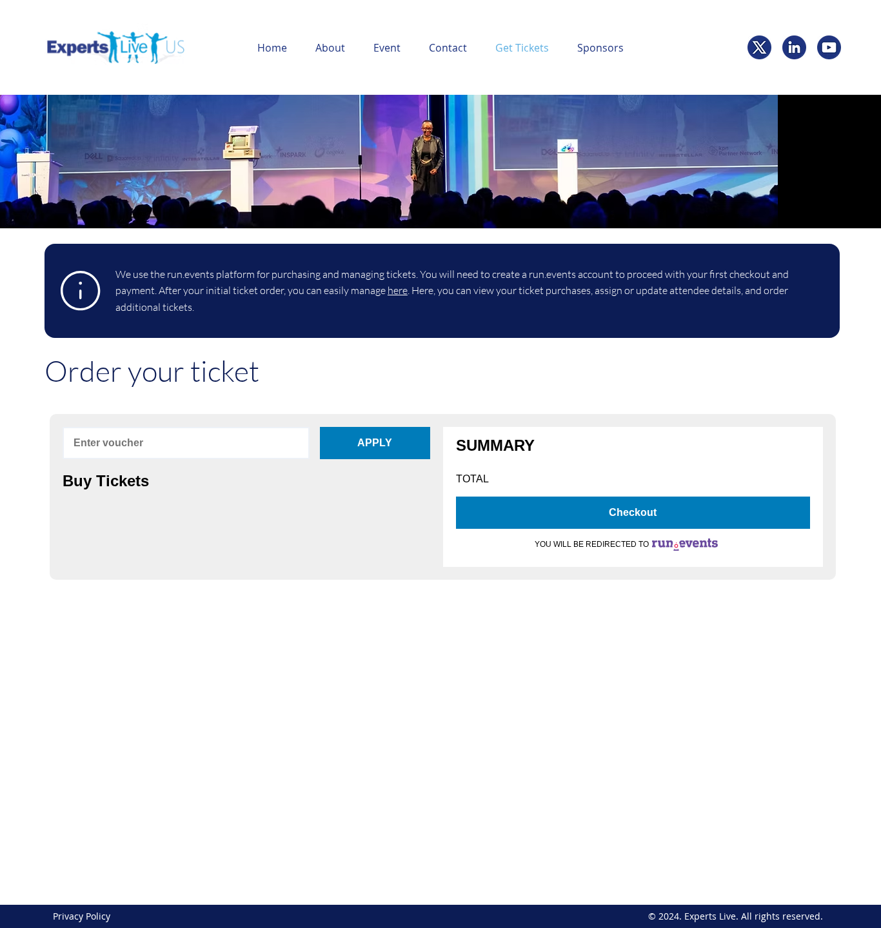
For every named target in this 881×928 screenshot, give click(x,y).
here (398, 290)
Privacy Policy (81, 916)
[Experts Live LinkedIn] (794, 47)
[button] (330, 48)
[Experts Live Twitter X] (759, 47)
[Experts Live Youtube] (829, 47)
